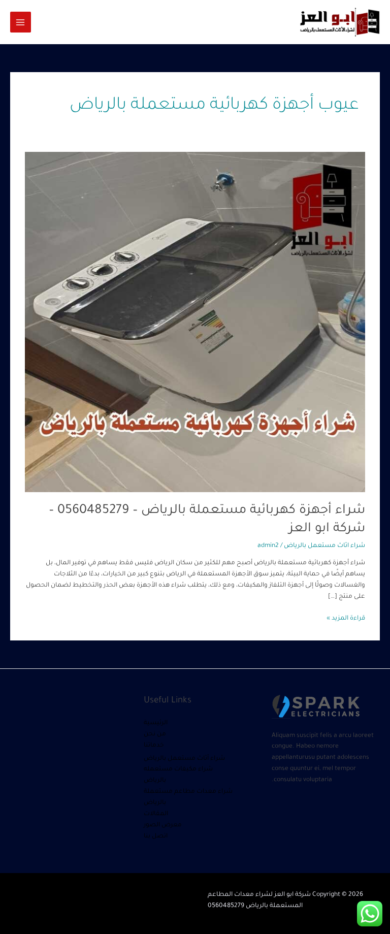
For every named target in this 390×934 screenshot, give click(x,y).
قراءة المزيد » (346, 618)
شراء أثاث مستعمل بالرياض (184, 758)
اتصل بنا (156, 836)
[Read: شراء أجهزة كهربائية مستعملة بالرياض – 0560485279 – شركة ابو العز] (195, 322)
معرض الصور (163, 825)
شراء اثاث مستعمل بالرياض (324, 546)
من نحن (155, 734)
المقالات (156, 814)
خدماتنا (154, 745)
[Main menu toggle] (20, 22)
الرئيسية (156, 723)
